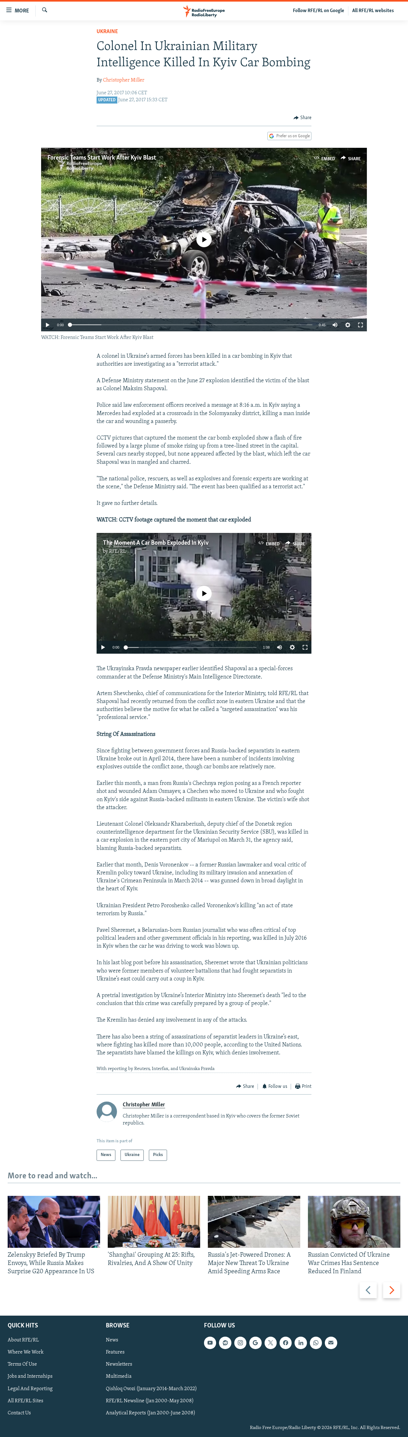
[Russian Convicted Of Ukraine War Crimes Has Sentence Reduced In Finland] (354, 1222)
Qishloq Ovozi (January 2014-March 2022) (151, 1388)
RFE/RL (117, 551)
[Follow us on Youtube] (210, 1343)
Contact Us (19, 1413)
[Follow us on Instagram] (240, 1343)
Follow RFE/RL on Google (318, 10)
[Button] (302, 118)
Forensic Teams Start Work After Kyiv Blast (101, 158)
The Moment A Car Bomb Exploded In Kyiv (156, 543)
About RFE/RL (23, 1340)
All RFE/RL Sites (25, 1401)
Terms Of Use (22, 1364)
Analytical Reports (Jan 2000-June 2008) (150, 1413)
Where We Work (26, 1352)
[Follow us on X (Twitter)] (271, 1343)
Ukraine (107, 32)
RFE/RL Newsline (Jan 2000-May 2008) (150, 1401)
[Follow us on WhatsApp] (316, 1343)
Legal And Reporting (30, 1388)
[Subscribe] (331, 1343)
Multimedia (119, 1376)
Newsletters (119, 1364)
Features (115, 1352)
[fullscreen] (360, 325)
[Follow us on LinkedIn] (301, 1343)
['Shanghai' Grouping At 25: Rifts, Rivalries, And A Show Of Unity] (154, 1222)
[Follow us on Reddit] (225, 1343)
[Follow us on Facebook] (286, 1343)
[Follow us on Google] (255, 1343)
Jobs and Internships (30, 1376)
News (112, 1340)
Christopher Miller (123, 80)
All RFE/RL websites (373, 10)
